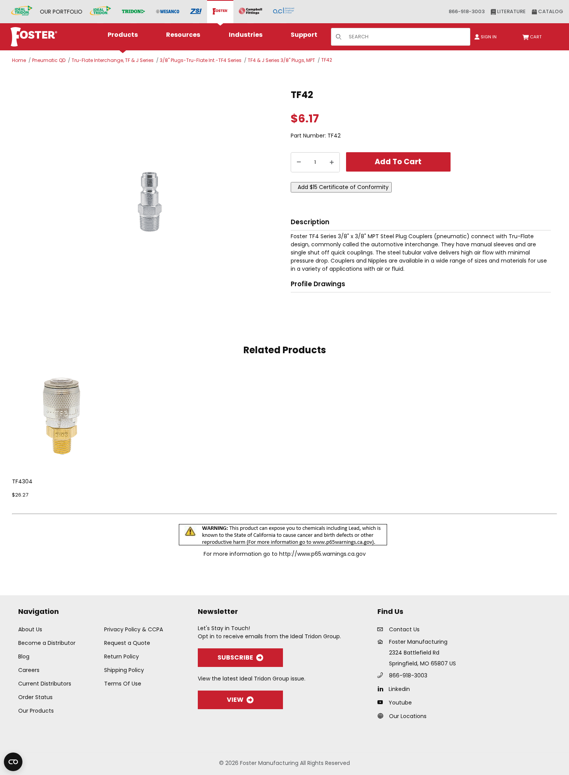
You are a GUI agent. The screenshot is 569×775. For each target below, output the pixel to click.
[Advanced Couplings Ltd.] (283, 11)
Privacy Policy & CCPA (133, 629)
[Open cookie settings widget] (13, 762)
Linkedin (399, 689)
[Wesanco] (167, 12)
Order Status (35, 697)
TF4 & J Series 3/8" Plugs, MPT (281, 60)
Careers (28, 670)
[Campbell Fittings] (250, 12)
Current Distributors (44, 683)
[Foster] (220, 11)
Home (19, 60)
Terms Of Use (122, 683)
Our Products (36, 711)
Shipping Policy (124, 670)
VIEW (235, 699)
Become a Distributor (46, 643)
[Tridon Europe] (133, 12)
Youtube (400, 702)
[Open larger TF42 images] (149, 201)
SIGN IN (488, 37)
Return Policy (121, 656)
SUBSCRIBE (235, 657)
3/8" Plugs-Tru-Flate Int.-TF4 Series (201, 60)
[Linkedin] (382, 688)
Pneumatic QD (48, 60)
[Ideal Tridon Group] (22, 11)
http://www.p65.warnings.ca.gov (322, 554)
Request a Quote (127, 643)
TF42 (326, 60)
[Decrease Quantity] (299, 162)
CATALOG (550, 11)
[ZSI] (196, 12)
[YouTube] (382, 702)
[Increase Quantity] (331, 162)
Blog (23, 656)
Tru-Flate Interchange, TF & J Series (113, 60)
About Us (30, 629)
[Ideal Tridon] (100, 11)
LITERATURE (511, 11)
